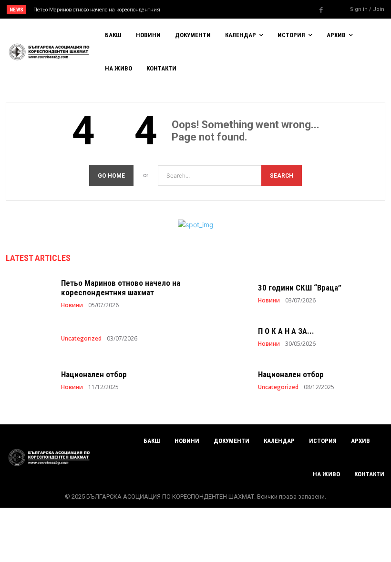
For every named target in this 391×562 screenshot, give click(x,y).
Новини (72, 305)
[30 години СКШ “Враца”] (225, 293)
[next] (215, 9)
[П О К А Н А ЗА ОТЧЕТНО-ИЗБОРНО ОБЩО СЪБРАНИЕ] (225, 336)
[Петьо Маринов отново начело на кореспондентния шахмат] (28, 293)
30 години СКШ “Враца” (299, 287)
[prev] (200, 9)
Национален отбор (94, 374)
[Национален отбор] (28, 380)
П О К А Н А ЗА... (286, 331)
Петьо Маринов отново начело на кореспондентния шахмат (120, 287)
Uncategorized (81, 338)
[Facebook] (321, 10)
